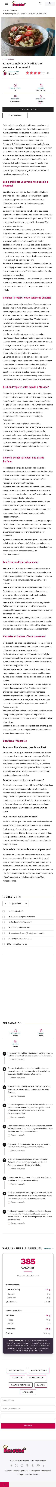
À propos (8, 1471)
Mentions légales (19, 1471)
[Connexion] (50, 4)
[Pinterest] (27, 1465)
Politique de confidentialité (41, 1471)
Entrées (14, 11)
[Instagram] (21, 1465)
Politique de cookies (24, 1475)
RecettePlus (13, 74)
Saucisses (28, 1392)
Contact (36, 1475)
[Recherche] (40, 4)
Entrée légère (39, 1370)
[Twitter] (16, 1465)
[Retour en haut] (4, 1484)
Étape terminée (18, 1059)
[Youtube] (38, 1465)
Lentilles (18, 1378)
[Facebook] (12, 1465)
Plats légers (36, 1378)
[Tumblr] (32, 1465)
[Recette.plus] (20, 4)
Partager (16, 115)
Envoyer (28, 1426)
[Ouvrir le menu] (7, 3)
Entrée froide (16, 1370)
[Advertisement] (28, 988)
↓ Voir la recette (28, 109)
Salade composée (20, 1385)
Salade (41, 1385)
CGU (28, 1471)
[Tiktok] (43, 1465)
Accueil (6, 11)
